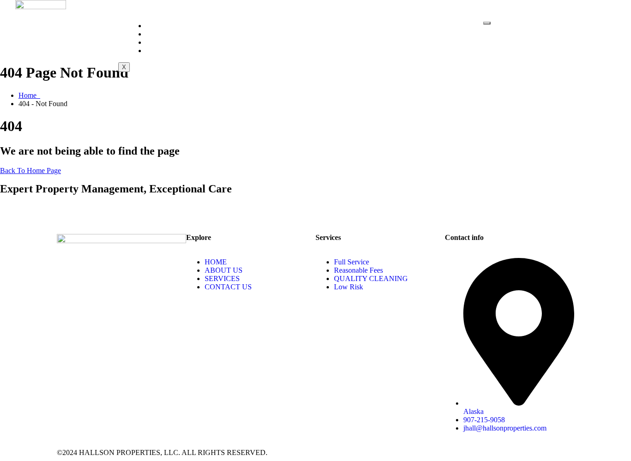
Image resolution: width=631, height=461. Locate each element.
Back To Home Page (30, 170)
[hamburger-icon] (487, 23)
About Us (169, 34)
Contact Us (174, 50)
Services (168, 42)
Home (162, 26)
